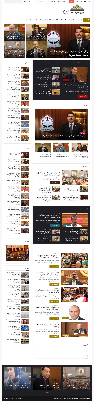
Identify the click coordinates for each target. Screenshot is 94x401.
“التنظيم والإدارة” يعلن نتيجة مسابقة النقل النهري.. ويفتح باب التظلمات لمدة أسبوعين (13, 287)
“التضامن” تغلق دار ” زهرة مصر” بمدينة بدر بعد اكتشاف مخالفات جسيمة (13, 320)
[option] (47, 41)
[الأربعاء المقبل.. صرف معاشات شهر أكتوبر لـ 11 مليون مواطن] (25, 295)
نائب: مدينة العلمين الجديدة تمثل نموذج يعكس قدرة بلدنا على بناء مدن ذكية (47, 291)
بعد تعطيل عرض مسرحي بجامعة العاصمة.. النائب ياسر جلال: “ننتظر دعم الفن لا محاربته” (47, 274)
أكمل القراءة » (83, 96)
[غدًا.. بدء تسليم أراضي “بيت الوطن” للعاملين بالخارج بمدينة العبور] (25, 334)
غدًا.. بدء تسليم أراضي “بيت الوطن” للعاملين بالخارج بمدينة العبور (14, 333)
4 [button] (46, 392)
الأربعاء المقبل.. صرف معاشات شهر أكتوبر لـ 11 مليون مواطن (14, 294)
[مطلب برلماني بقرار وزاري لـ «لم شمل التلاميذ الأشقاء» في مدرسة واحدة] (56, 238)
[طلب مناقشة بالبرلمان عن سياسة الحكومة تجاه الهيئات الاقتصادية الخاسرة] (43, 147)
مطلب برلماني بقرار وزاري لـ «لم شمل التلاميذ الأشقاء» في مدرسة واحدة (44, 239)
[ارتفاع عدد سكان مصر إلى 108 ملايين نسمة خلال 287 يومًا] (25, 341)
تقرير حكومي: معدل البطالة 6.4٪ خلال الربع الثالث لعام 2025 (13, 273)
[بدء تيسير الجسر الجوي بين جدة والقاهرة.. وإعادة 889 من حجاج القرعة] (14, 49)
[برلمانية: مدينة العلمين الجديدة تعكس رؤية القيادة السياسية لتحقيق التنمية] (36, 32)
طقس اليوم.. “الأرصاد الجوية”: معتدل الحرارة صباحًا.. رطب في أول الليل (13, 314)
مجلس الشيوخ (46, 19)
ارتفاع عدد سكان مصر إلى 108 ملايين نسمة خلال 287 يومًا (13, 340)
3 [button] (47, 392)
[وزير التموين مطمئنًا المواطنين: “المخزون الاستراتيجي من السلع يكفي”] (56, 77)
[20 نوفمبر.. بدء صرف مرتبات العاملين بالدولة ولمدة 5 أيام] (25, 281)
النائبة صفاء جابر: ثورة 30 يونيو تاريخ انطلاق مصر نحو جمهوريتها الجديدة (17, 258)
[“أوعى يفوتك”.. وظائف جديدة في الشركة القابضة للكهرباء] (25, 328)
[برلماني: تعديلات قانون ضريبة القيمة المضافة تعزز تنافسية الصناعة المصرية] (61, 125)
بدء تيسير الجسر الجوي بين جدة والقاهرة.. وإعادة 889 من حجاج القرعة (16, 53)
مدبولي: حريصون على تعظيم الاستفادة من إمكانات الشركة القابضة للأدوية (71, 53)
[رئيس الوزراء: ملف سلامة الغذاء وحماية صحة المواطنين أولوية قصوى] (56, 84)
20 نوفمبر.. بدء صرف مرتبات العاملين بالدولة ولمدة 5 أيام (13, 280)
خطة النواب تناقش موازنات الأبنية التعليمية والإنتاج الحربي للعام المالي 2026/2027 (14, 110)
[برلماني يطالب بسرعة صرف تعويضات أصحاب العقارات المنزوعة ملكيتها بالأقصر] (25, 103)
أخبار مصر (78, 19)
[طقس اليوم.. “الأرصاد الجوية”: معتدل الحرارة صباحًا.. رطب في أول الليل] (25, 315)
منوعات (50, 62)
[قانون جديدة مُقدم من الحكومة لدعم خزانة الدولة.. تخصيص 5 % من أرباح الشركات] (14, 32)
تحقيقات (28, 19)
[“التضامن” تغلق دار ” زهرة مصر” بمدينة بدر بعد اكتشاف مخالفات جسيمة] (25, 321)
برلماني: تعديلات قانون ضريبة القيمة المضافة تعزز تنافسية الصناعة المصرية (14, 68)
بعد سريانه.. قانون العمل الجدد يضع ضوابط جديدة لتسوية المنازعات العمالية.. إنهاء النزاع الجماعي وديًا (43, 199)
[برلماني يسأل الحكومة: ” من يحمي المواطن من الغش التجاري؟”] (84, 231)
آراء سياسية (62, 19)
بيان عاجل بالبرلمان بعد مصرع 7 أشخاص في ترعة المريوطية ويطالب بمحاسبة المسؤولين (37, 53)
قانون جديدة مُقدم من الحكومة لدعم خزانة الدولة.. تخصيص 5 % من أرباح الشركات (15, 36)
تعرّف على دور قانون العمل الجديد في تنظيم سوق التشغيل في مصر (71, 190)
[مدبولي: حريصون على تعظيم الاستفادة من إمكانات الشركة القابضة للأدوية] (68, 41)
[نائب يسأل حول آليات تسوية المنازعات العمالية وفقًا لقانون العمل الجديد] (56, 231)
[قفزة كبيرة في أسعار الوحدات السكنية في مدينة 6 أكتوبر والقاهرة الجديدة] (25, 308)
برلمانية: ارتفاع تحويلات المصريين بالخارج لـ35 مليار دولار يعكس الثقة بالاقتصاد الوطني (48, 256)
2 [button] (48, 392)
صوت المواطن (36, 19)
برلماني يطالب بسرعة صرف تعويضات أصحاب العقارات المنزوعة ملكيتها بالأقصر (49, 216)
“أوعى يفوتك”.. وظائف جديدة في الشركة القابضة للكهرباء (14, 327)
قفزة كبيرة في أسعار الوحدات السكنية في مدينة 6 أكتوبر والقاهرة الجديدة (13, 307)
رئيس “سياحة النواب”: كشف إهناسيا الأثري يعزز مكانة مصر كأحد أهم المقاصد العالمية (80, 156)
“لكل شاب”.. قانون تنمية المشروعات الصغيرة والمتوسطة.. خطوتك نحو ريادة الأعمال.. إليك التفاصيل (43, 190)
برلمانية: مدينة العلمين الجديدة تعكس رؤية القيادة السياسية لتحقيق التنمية (36, 37)
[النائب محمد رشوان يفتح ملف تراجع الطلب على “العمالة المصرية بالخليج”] (61, 147)
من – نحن (11, 398)
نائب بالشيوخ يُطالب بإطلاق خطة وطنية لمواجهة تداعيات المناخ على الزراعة (47, 308)
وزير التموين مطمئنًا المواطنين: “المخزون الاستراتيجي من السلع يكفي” (44, 78)
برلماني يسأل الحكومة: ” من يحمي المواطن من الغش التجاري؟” (70, 232)
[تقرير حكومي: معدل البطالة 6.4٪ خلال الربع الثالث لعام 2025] (25, 275)
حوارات (54, 19)
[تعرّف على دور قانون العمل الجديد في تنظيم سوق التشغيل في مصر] (84, 189)
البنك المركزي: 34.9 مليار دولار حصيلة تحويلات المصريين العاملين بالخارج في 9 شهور (43, 93)
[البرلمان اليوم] (75, 10)
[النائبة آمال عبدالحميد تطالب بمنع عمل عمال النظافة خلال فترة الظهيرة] (84, 238)
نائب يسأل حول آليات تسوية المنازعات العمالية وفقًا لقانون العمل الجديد (43, 232)
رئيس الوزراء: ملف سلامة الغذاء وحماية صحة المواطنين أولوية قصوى (43, 85)
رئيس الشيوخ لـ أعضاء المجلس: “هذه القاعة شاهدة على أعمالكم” (47, 326)
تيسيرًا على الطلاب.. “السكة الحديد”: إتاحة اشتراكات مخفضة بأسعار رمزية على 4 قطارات (13, 301)
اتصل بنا (6, 398)
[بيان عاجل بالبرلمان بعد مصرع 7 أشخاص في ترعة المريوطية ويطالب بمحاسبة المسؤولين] (36, 49)
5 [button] (45, 392)
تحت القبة (70, 19)
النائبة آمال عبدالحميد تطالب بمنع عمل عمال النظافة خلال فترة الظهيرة (71, 239)
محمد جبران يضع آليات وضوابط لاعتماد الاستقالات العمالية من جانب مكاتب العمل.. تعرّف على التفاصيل (70, 199)
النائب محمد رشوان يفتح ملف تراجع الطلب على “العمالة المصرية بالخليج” (62, 155)
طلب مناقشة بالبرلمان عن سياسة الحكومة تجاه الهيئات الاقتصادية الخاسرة (53, 1)
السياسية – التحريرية (18, 398)
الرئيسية (86, 19)
